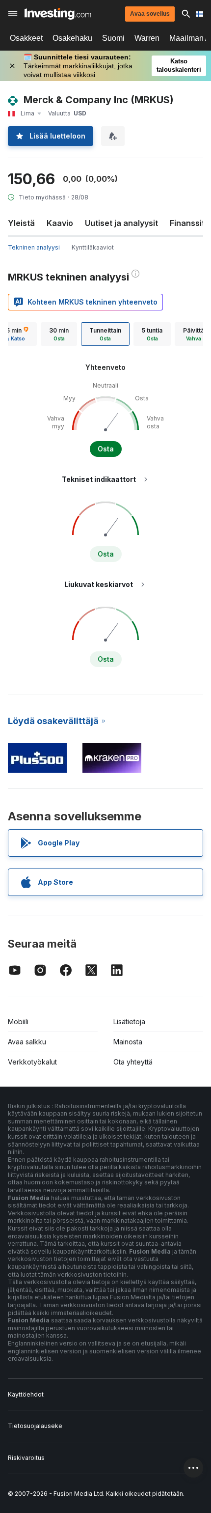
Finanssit (187, 223)
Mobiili (18, 1021)
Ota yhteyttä (133, 1062)
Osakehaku (72, 38)
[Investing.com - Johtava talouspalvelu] (58, 14)
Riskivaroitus (26, 1457)
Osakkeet (26, 38)
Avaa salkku (27, 1041)
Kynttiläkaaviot (93, 247)
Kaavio (60, 223)
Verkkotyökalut (32, 1062)
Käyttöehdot (26, 1394)
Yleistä (21, 223)
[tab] (59, 334)
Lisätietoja (129, 1021)
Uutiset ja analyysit (121, 223)
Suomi (113, 38)
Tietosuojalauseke (35, 1425)
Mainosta (127, 1041)
